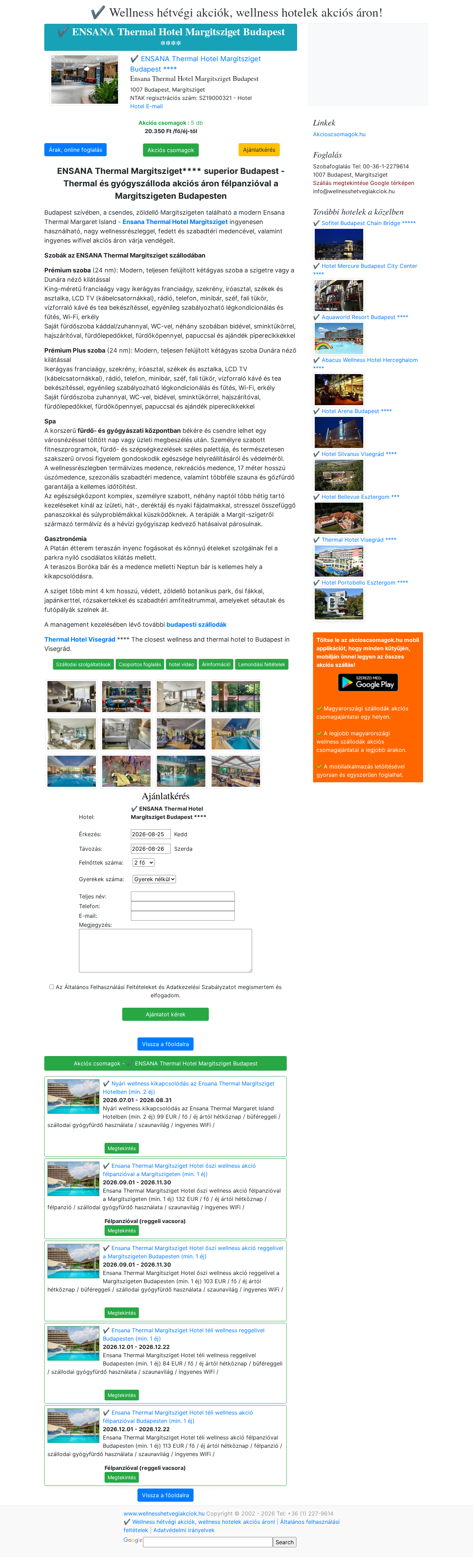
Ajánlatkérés (259, 149)
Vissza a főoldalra (165, 1044)
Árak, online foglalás (75, 149)
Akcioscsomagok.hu (339, 134)
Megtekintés (122, 1148)
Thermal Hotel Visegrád (79, 639)
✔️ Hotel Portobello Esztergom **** (360, 582)
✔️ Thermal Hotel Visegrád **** (354, 539)
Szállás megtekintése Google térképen (363, 182)
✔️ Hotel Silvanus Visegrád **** (355, 453)
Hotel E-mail (146, 106)
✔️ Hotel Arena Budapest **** (352, 411)
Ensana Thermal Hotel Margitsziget (175, 221)
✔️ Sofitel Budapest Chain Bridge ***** (364, 223)
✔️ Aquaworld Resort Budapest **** (360, 317)
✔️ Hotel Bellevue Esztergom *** (356, 496)
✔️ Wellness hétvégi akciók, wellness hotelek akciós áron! (236, 11)
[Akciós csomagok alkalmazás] (368, 681)
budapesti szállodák (196, 624)
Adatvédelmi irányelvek (184, 1530)
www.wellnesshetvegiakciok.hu (165, 1513)
